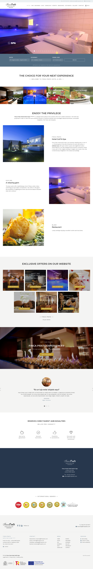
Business (59, 544)
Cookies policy (19, 557)
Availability (68, 545)
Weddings (68, 540)
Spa (58, 542)
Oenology (59, 547)
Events (67, 538)
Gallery (67, 544)
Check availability (86, 542)
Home (58, 538)
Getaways (68, 542)
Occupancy (34, 57)
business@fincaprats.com (40, 544)
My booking (84, 538)
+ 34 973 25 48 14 (70, 474)
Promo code (56, 57)
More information (13, 286)
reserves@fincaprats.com (77, 1)
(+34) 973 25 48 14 (85, 524)
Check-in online (85, 540)
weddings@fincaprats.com (40, 542)
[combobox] (19, 60)
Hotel (58, 540)
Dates (11, 57)
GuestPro (88, 555)
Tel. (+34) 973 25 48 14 (8, 544)
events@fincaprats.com (38, 540)
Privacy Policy (12, 557)
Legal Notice (6, 557)
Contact (6, 546)
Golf (58, 545)
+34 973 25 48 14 (65, 1)
